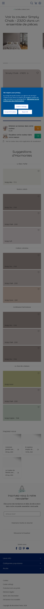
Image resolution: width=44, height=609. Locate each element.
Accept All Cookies (10, 112)
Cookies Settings (21, 106)
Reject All (25, 112)
